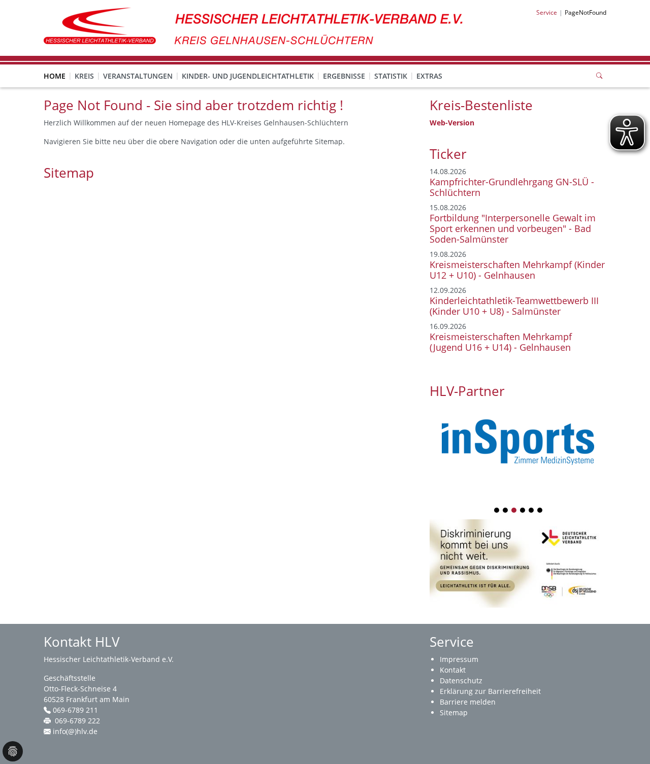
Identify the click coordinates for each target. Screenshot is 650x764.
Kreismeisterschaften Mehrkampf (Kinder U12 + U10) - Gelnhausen (517, 269)
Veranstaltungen (138, 76)
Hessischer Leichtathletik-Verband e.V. (109, 659)
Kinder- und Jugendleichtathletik (248, 76)
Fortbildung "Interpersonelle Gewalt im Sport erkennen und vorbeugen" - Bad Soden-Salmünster (513, 228)
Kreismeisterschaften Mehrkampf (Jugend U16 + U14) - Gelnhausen (501, 341)
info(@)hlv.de (75, 731)
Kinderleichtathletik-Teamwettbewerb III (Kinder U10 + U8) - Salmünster (514, 305)
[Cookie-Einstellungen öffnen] (13, 751)
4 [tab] (523, 511)
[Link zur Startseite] (259, 27)
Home (55, 76)
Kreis (84, 76)
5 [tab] (532, 511)
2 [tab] (506, 511)
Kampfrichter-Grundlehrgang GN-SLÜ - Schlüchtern (512, 187)
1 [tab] (497, 511)
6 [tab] (540, 511)
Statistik (390, 76)
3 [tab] (514, 511)
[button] (84, 66)
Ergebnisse (344, 76)
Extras (429, 76)
